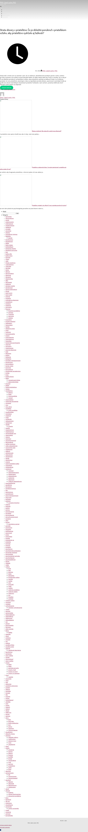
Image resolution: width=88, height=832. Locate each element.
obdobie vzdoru (13, 737)
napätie (10, 677)
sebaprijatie (12, 474)
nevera (8, 437)
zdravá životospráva (14, 794)
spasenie (11, 728)
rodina (8, 567)
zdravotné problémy (14, 796)
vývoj (7, 746)
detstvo (10, 572)
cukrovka (8, 266)
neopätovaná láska (14, 380)
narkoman (9, 423)
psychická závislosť (11, 552)
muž (9, 762)
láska (7, 378)
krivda (10, 759)
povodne (8, 529)
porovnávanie (10, 515)
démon (8, 272)
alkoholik (11, 783)
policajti (8, 506)
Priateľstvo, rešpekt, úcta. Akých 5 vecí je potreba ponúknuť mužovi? (49, 205)
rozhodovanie (10, 606)
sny (7, 641)
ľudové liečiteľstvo (11, 387)
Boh (9, 720)
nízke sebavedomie (11, 446)
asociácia (8, 231)
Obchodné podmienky (5, 827)
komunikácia (9, 364)
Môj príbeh (6, 15)
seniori (8, 624)
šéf (9, 775)
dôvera (6, 89)
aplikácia (8, 227)
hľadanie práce (10, 328)
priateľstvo (11, 89)
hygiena (10, 792)
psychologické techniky (13, 556)
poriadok (8, 513)
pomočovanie (10, 512)
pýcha (7, 561)
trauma (8, 696)
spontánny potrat (13, 524)
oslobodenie (9, 467)
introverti (8, 346)
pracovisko (9, 536)
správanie (9, 654)
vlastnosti (11, 480)
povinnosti (9, 528)
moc (7, 405)
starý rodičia (9, 661)
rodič (9, 586)
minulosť (8, 403)
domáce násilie (10, 286)
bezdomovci (9, 240)
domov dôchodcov (11, 289)
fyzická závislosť (10, 321)
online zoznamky (13, 808)
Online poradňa (8, 12)
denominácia (10, 273)
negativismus (10, 430)
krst (9, 725)
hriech (7, 336)
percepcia (9, 487)
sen (7, 622)
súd (7, 682)
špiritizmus (9, 652)
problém (8, 547)
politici (8, 508)
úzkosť (8, 709)
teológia (8, 691)
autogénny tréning (11, 234)
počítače (8, 499)
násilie (7, 424)
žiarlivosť (8, 799)
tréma (7, 698)
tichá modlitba (12, 410)
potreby (8, 526)
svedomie (11, 478)
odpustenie (9, 455)
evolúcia (8, 304)
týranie (10, 426)
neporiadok (9, 435)
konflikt (10, 757)
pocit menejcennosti (12, 496)
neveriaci (8, 439)
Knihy (4, 13)
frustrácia (9, 320)
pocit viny (8, 497)
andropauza (9, 224)
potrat (8, 522)
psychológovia (10, 558)
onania (8, 462)
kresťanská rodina (13, 577)
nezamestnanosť (11, 440)
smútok (8, 640)
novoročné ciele (10, 448)
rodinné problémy (14, 590)
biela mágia (9, 245)
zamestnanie (10, 773)
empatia (8, 298)
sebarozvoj (9, 618)
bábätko (8, 236)
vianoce (8, 716)
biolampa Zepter (11, 249)
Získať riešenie (6, 88)
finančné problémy (14, 311)
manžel (10, 579)
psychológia (9, 554)
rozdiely (8, 604)
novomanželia (12, 396)
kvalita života (10, 376)
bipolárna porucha (11, 250)
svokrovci (11, 593)
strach (7, 663)
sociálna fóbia (10, 645)
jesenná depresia (11, 350)
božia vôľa (9, 254)
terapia (8, 693)
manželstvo (9, 391)
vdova (7, 711)
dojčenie (8, 284)
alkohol (10, 782)
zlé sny (8, 801)
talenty (8, 689)
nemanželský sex (11, 433)
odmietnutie (9, 453)
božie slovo (9, 256)
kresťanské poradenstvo (13, 371)
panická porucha (13, 668)
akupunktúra (10, 218)
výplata (10, 318)
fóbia (9, 664)
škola (7, 631)
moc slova (9, 407)
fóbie (9, 666)
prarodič (11, 584)
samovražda (9, 613)
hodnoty (8, 332)
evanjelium (9, 302)
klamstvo (8, 353)
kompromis (9, 362)
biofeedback (9, 247)
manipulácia (12, 760)
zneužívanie (9, 805)
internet (8, 344)
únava (7, 705)
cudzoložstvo (10, 265)
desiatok (8, 277)
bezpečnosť (9, 241)
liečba (7, 385)
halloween (9, 323)
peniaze (10, 312)
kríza (7, 375)
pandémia (9, 485)
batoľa (10, 238)
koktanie (8, 357)
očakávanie (9, 449)
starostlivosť (9, 659)
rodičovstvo (11, 739)
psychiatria (9, 549)
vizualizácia (9, 732)
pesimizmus (9, 492)
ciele (7, 261)
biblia (7, 243)
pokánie (8, 501)
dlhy (7, 281)
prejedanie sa (10, 540)
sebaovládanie (10, 615)
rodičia (10, 588)
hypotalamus (10, 339)
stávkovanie (12, 787)
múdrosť (8, 416)
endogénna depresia (12, 300)
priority (8, 545)
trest (9, 743)
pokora (8, 504)
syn (9, 595)
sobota (8, 643)
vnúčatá (10, 599)
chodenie (11, 750)
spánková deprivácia (14, 650)
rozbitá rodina (10, 600)
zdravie (8, 791)
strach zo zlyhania (13, 673)
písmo (10, 727)
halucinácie (9, 325)
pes (7, 490)
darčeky (8, 268)
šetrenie (8, 627)
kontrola (8, 368)
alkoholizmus (12, 785)
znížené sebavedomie (15, 481)
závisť (7, 789)
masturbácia (9, 400)
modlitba (8, 408)
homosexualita (10, 334)
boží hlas (11, 721)
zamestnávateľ (12, 778)
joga (7, 352)
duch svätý (9, 295)
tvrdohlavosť (9, 700)
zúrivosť (8, 814)
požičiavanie (9, 531)
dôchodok (9, 282)
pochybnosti (9, 494)
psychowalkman (11, 560)
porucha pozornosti (12, 517)
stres (7, 675)
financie (8, 309)
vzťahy (7, 748)
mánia (7, 389)
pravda (8, 538)
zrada (7, 810)
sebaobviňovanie (13, 472)
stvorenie (8, 679)
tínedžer (10, 597)
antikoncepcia (10, 225)
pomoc (8, 510)
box (7, 252)
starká (7, 657)
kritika (7, 373)
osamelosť (9, 465)
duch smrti (9, 293)
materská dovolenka (12, 401)
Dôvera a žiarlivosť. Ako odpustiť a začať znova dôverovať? (46, 131)
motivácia (9, 414)
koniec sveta (9, 366)
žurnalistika (9, 815)
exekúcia (8, 305)
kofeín (7, 355)
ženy (7, 798)
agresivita (9, 217)
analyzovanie (10, 222)
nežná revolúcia (10, 444)
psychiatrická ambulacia (13, 551)
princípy (8, 544)
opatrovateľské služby (12, 464)
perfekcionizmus (11, 488)
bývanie (8, 257)
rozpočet (11, 314)
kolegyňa (8, 359)
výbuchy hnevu (10, 734)
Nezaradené (9, 442)
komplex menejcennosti (13, 360)
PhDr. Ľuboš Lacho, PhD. (8, 2)
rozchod (8, 602)
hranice (10, 755)
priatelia (8, 542)
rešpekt (8, 563)
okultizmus (9, 460)
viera (7, 718)
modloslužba (10, 412)
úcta (7, 704)
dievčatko (11, 576)
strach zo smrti (13, 672)
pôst (7, 520)
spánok (8, 648)
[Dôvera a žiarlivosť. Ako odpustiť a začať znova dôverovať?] (16, 131)
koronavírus (9, 369)
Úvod (4, 10)
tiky (7, 695)
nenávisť (10, 471)
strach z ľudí (12, 670)
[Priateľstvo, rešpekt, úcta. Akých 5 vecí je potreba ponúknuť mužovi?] (16, 205)
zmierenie (9, 803)
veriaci (7, 714)
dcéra (7, 270)
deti (9, 570)
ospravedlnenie (10, 483)
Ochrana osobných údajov (6, 825)
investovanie (9, 348)
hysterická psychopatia (13, 343)
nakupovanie (10, 421)
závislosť (8, 780)
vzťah (10, 767)
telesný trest (12, 741)
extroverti (9, 307)
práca (7, 535)
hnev (7, 330)
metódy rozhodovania (15, 608)
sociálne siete (10, 647)
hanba (7, 327)
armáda (8, 229)
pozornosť (9, 533)
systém (8, 688)
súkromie (8, 684)
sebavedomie (12, 476)
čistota (10, 751)
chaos (7, 259)
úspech (8, 707)
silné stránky (9, 629)
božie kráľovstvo (13, 723)
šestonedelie (9, 625)
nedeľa (8, 428)
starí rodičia (9, 656)
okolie (7, 458)
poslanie (8, 519)
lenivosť (8, 384)
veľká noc (8, 712)
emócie (8, 296)
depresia (8, 275)
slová (7, 636)
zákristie (8, 771)
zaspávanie (11, 744)
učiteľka (8, 702)
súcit (7, 680)
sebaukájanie (10, 620)
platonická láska (13, 382)
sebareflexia (9, 616)
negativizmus (10, 432)
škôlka (10, 632)
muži (7, 417)
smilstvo (8, 638)
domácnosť (9, 288)
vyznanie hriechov (13, 503)
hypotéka (8, 341)
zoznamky (9, 807)
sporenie (11, 316)
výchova (8, 736)
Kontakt (5, 17)
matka (10, 581)
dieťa (9, 574)
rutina (7, 609)
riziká (7, 565)
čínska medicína (10, 263)
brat (9, 568)
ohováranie (9, 456)
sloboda (8, 634)
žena (9, 769)
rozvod (10, 398)
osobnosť (8, 469)
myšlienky (9, 419)
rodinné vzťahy (13, 592)
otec (9, 583)
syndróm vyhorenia (12, 686)
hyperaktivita (10, 337)
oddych (8, 451)
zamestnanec (12, 776)
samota (8, 611)
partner (10, 764)
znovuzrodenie (12, 730)
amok (7, 220)
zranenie (8, 812)
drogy (7, 291)
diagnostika (9, 279)
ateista (8, 233)
